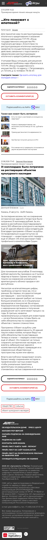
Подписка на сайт (11, 440)
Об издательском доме (14, 427)
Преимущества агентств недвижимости (26, 132)
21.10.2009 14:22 (7, 10)
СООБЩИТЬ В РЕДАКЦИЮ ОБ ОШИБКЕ (20, 459)
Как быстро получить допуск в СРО (24, 140)
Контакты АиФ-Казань (13, 443)
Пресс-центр (34, 427)
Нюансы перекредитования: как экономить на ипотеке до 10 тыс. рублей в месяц (27, 126)
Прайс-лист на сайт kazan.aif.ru (19, 450)
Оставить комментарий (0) (20, 96)
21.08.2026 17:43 (7, 161)
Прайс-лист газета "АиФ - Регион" (19, 446)
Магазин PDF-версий (12, 431)
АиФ (22, 208)
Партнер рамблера (22, 528)
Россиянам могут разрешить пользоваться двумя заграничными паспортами (27, 148)
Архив (15, 30)
